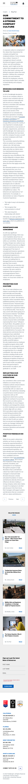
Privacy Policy (14, 775)
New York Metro (9, 740)
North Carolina (9, 753)
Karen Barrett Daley (14, 31)
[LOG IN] (23, 3)
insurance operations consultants (13, 121)
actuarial (22, 117)
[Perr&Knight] (14, 3)
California (7, 713)
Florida (6, 726)
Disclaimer (6, 775)
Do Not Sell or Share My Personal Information (12, 778)
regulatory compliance (10, 119)
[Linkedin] (20, 768)
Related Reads (14, 513)
